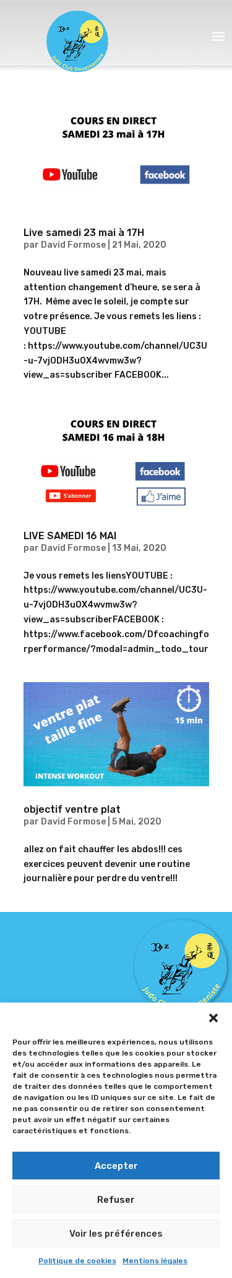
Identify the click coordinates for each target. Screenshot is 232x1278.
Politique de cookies (77, 1260)
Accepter (116, 1165)
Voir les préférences (116, 1233)
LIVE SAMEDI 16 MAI (70, 536)
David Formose (73, 245)
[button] (213, 1018)
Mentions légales (154, 1260)
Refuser (116, 1199)
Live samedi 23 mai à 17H (84, 232)
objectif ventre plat (72, 809)
